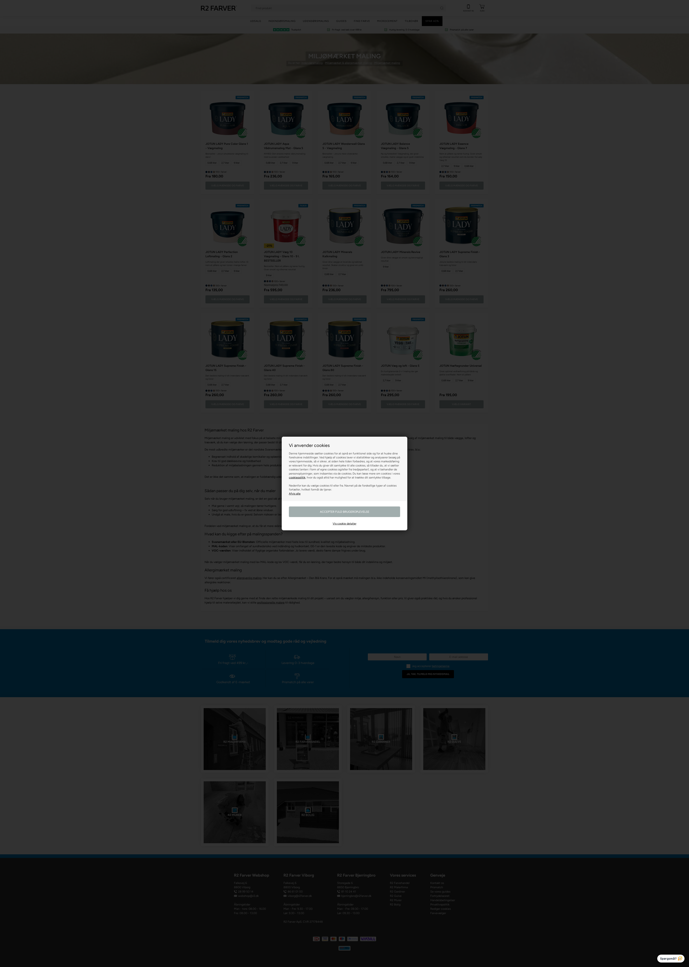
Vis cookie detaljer (344, 523)
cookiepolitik (297, 477)
